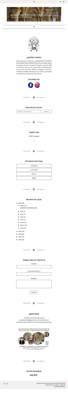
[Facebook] (60, 2)
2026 (20, 203)
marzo (22, 222)
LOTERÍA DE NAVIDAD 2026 (28, 208)
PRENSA (34, 178)
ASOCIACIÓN (34, 170)
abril (21, 220)
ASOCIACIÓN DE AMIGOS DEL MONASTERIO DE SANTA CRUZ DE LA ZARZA (53, 384)
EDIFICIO (34, 174)
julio (21, 211)
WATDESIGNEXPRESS (59, 386)
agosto (22, 205)
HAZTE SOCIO (34, 314)
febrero (22, 225)
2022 (20, 239)
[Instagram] (63, 2)
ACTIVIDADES (34, 166)
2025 (20, 231)
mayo (22, 217)
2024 (20, 234)
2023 (20, 237)
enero (22, 228)
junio (21, 214)
